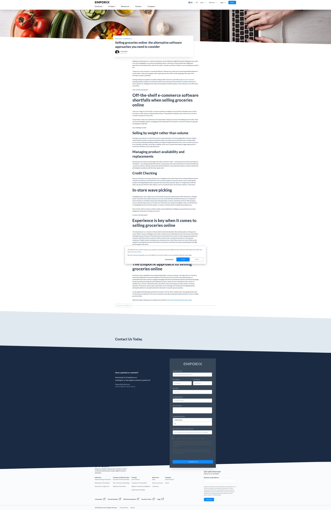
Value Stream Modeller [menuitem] (138, 490)
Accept (183, 259)
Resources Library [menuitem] (157, 483)
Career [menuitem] (167, 483)
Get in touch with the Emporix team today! (179, 300)
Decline (197, 259)
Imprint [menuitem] (132, 507)
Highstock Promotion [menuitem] (119, 486)
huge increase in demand (187, 79)
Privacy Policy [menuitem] (124, 507)
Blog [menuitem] (153, 479)
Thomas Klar (124, 51)
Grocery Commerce (124, 305)
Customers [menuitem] (155, 486)
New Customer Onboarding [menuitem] (121, 483)
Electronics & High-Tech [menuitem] (102, 486)
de (197, 2)
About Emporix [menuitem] (169, 479)
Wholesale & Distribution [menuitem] (102, 483)
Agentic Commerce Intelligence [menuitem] (141, 486)
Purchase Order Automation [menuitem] (121, 479)
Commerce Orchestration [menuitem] (139, 483)
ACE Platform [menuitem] (136, 479)
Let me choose (169, 259)
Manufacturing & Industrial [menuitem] (103, 479)
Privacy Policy (137, 251)
